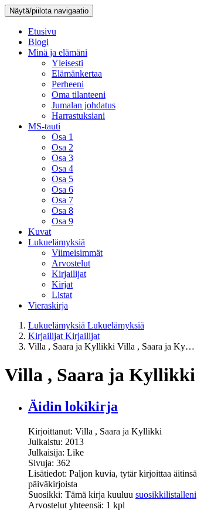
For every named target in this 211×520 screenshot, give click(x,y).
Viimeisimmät (77, 253)
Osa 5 (62, 179)
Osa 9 (62, 221)
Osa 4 (62, 168)
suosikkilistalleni (165, 495)
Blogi (38, 42)
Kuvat (39, 232)
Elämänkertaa (77, 73)
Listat (62, 295)
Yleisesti (67, 63)
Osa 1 (62, 137)
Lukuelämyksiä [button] (56, 242)
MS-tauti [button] (44, 126)
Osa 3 (62, 158)
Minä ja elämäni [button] (57, 52)
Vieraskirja (48, 305)
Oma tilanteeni (79, 95)
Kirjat (62, 284)
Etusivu (42, 31)
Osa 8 (62, 210)
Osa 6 (62, 189)
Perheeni (68, 84)
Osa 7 (62, 200)
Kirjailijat (69, 274)
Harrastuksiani (78, 116)
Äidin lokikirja (73, 406)
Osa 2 (62, 147)
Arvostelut (71, 263)
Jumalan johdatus (83, 105)
